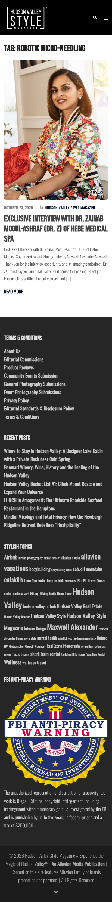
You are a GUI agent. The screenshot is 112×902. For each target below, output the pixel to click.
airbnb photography (30, 557)
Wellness (12, 662)
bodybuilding (39, 569)
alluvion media (70, 557)
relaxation (87, 646)
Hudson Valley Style (48, 615)
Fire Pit (82, 580)
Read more (13, 291)
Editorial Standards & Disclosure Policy (39, 408)
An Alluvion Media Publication (78, 863)
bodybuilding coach (61, 569)
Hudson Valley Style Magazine (70, 207)
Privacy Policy (16, 400)
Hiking (34, 593)
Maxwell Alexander (72, 626)
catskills (13, 579)
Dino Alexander (35, 580)
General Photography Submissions (35, 383)
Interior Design (35, 628)
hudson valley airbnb (39, 606)
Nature (102, 638)
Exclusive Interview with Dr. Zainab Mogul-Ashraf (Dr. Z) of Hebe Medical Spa (56, 229)
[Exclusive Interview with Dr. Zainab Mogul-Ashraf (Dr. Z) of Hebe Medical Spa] (56, 130)
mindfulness (65, 638)
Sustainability (69, 654)
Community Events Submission (31, 375)
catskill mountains (87, 569)
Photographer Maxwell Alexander (27, 646)
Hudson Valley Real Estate (79, 606)
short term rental (45, 653)
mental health (47, 638)
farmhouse (70, 581)
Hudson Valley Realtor (17, 616)
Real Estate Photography (63, 646)
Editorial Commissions (23, 359)
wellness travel (34, 662)
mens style (30, 638)
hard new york (21, 593)
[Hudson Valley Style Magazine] (26, 16)
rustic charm (21, 654)
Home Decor (64, 593)
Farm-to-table (55, 580)
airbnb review (52, 557)
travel (81, 654)
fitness (91, 580)
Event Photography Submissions (32, 392)
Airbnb (10, 556)
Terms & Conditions (21, 416)
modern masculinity (84, 638)
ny (6, 645)
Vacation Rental (95, 654)
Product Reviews (19, 367)
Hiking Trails (48, 593)
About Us (12, 350)
